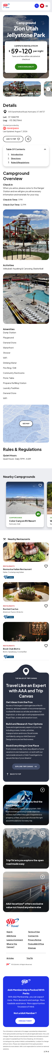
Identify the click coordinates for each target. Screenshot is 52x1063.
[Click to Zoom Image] (22, 88)
